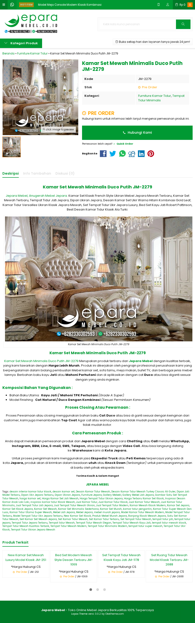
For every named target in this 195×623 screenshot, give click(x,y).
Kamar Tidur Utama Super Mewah (31, 512)
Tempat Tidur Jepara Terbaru (30, 523)
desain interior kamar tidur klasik (30, 491)
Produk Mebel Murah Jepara (109, 516)
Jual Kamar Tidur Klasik (113, 502)
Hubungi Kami (139, 132)
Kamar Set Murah (111, 509)
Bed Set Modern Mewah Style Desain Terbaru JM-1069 (73, 560)
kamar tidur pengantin (137, 509)
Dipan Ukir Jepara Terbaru (37, 495)
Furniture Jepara (91, 495)
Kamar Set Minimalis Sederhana (78, 509)
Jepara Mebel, (17, 195)
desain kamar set (64, 491)
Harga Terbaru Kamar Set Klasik (144, 498)
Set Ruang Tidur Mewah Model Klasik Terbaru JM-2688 (169, 560)
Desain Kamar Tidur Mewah (93, 491)
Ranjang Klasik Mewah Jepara (147, 516)
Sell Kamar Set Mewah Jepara (38, 519)
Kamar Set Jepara (178, 505)
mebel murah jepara (107, 512)
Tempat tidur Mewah (62, 523)
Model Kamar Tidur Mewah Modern (142, 512)
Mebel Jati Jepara (64, 512)
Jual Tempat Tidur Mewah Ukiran (74, 505)
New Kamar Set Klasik (77, 516)
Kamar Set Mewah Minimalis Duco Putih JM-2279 (41, 361)
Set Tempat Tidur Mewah (135, 519)
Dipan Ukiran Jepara (67, 495)
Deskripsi (10, 173)
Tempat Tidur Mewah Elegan (93, 523)
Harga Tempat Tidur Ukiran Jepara (101, 498)
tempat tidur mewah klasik (169, 523)
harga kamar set (30, 498)
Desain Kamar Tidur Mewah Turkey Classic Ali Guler (143, 491)
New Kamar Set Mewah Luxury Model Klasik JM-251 (25, 557)
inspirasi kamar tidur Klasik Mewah (52, 502)
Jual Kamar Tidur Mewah (144, 502)
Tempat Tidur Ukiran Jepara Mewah (33, 529)
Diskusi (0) (65, 173)
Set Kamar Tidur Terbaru (104, 519)
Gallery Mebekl (112, 495)
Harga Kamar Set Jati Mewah (60, 498)
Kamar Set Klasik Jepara (17, 509)
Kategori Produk (24, 43)
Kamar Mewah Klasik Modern (148, 505)
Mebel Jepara (84, 512)
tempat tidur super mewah (145, 526)
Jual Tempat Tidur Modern (112, 505)
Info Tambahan (37, 173)
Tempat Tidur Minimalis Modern (107, 526)
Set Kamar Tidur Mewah (73, 519)
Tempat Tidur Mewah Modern (68, 526)
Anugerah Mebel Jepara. (48, 195)
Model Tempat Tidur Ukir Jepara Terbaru (38, 516)
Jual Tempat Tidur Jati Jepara (34, 505)
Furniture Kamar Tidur (154, 95)
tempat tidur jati (162, 519)
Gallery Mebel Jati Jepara (138, 495)
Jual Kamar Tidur (86, 502)
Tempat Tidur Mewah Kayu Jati (131, 523)
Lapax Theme (79, 614)
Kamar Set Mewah (45, 509)
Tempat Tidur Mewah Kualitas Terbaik (25, 526)
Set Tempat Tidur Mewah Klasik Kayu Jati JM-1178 (121, 557)
